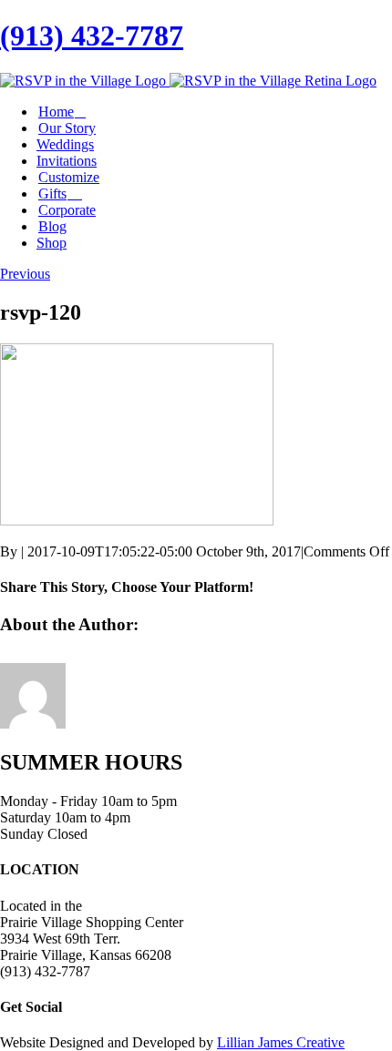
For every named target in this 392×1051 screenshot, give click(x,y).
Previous (25, 273)
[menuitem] (214, 112)
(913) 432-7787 (91, 35)
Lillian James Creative (281, 1042)
